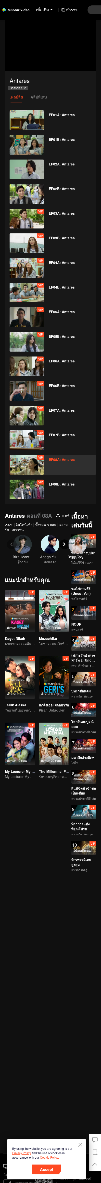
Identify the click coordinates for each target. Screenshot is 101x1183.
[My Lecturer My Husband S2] (20, 744)
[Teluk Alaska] (20, 677)
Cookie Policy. (49, 1157)
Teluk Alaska (15, 704)
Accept (46, 1169)
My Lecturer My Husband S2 (28, 771)
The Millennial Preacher (58, 771)
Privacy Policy (21, 1153)
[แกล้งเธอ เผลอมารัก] (54, 677)
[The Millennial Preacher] (54, 744)
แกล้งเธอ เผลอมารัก (54, 704)
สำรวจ (71, 10)
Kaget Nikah (15, 638)
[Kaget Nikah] (20, 611)
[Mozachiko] (54, 611)
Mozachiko (48, 638)
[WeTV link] (15, 10)
